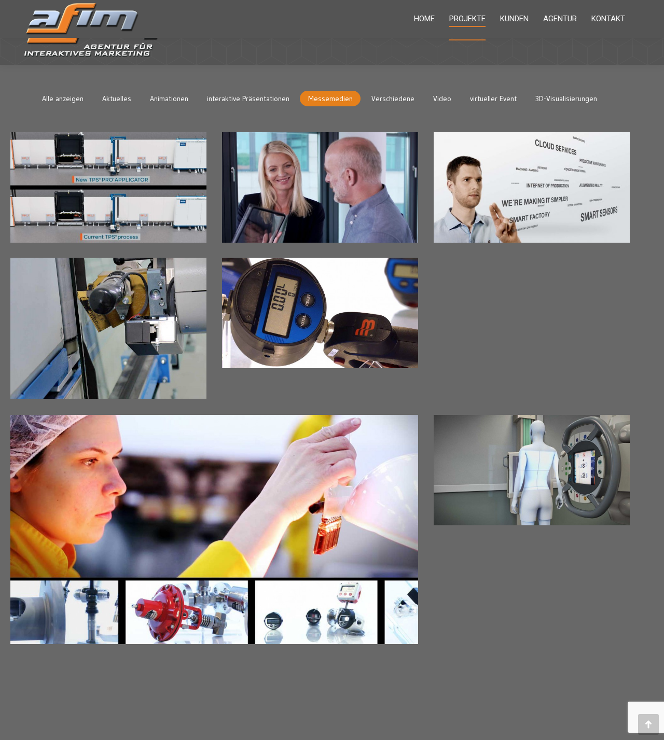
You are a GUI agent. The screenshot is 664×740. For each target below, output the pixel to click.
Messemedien (330, 98)
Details (184, 156)
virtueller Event (493, 98)
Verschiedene (392, 98)
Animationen (169, 98)
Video (442, 98)
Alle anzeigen (63, 98)
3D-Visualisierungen (566, 98)
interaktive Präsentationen (248, 98)
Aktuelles (116, 98)
